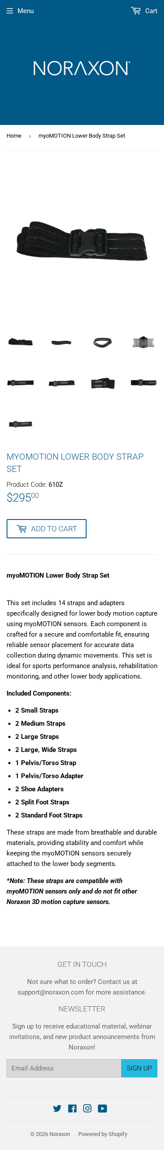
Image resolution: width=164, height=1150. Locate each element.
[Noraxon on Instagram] (87, 1110)
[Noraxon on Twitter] (57, 1110)
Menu (25, 11)
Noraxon (59, 1134)
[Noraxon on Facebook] (72, 1110)
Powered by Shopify (102, 1134)
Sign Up (139, 1068)
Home (14, 135)
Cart (150, 11)
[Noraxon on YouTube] (102, 1110)
